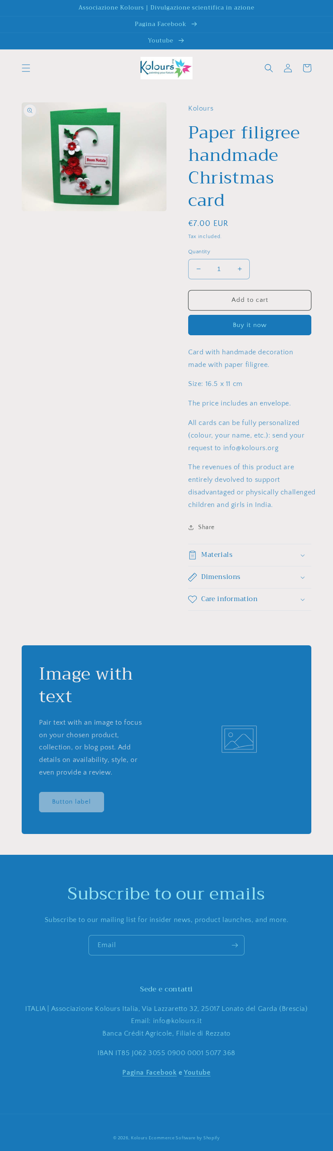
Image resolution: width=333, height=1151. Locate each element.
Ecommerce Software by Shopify (184, 1138)
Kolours (139, 1138)
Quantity (199, 252)
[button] (26, 68)
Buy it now (250, 325)
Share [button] (206, 527)
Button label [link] (71, 801)
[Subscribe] (234, 945)
